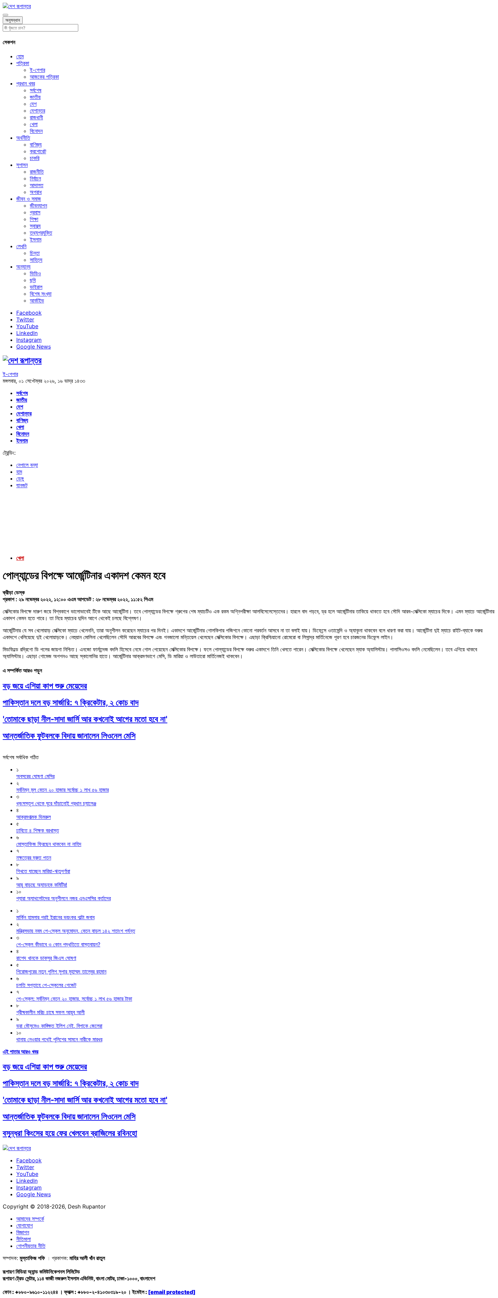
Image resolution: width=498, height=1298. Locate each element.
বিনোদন (36, 130)
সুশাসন (22, 164)
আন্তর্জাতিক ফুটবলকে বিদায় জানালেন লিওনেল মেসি (69, 736)
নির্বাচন (35, 178)
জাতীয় (35, 97)
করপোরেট (38, 151)
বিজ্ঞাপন (22, 1232)
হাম (19, 471)
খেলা (34, 124)
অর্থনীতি (23, 137)
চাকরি (34, 158)
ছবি (33, 280)
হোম (20, 56)
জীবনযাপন (38, 205)
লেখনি (21, 246)
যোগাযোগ (24, 1225)
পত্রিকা (22, 63)
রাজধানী (36, 117)
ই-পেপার (37, 69)
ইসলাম (35, 239)
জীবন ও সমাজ (28, 198)
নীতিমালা (23, 1239)
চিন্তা (35, 253)
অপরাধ (36, 192)
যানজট (21, 485)
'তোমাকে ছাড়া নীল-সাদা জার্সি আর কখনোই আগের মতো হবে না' (85, 719)
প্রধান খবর (25, 83)
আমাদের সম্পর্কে (30, 1218)
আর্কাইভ (37, 300)
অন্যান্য (23, 266)
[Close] (5, 15)
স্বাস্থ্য (35, 225)
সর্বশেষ (35, 90)
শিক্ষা (34, 219)
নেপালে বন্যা (27, 464)
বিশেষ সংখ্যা (40, 293)
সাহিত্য (36, 259)
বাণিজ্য (36, 144)
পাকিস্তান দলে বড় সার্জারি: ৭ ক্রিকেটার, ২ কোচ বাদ (71, 702)
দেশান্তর (37, 110)
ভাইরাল (36, 286)
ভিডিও (35, 273)
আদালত (36, 185)
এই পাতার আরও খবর (20, 1051)
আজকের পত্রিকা (44, 76)
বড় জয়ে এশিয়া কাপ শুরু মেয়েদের (45, 686)
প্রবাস (35, 212)
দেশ (33, 103)
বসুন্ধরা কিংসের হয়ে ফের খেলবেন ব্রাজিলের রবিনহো (70, 1133)
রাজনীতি (37, 171)
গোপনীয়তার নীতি (30, 1245)
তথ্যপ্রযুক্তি (41, 232)
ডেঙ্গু (20, 478)
